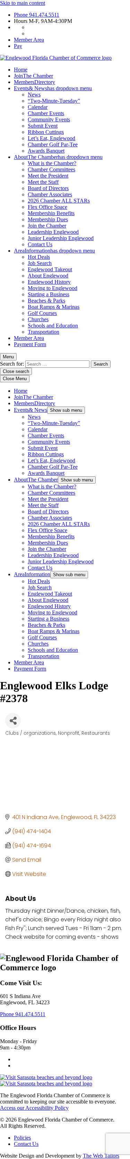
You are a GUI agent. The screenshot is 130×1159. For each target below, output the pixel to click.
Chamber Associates (50, 194)
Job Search (40, 263)
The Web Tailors (101, 1156)
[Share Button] (13, 720)
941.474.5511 (36, 15)
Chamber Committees (51, 169)
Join (33, 76)
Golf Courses (42, 313)
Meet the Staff (43, 182)
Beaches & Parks (46, 301)
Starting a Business (48, 294)
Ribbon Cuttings (46, 132)
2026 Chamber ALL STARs (59, 201)
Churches (38, 319)
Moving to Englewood (52, 288)
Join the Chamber (47, 226)
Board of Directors (48, 188)
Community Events (49, 119)
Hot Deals (39, 257)
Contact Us (40, 244)
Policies (22, 1138)
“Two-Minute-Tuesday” (54, 101)
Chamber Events (46, 113)
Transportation (43, 332)
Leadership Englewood (53, 232)
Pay (18, 46)
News (34, 94)
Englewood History (49, 282)
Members (34, 82)
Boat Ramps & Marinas (53, 307)
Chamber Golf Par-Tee (53, 144)
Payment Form (30, 344)
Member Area (29, 40)
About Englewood (48, 276)
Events (53, 88)
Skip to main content (22, 3)
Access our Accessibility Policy (34, 1108)
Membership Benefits (51, 213)
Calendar (37, 107)
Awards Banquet (46, 151)
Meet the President (48, 176)
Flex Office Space (47, 207)
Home (20, 70)
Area (54, 251)
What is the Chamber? (52, 163)
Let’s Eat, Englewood (51, 138)
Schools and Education (53, 326)
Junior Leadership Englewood (61, 238)
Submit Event (43, 126)
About (58, 157)
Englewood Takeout (50, 269)
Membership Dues (48, 219)
